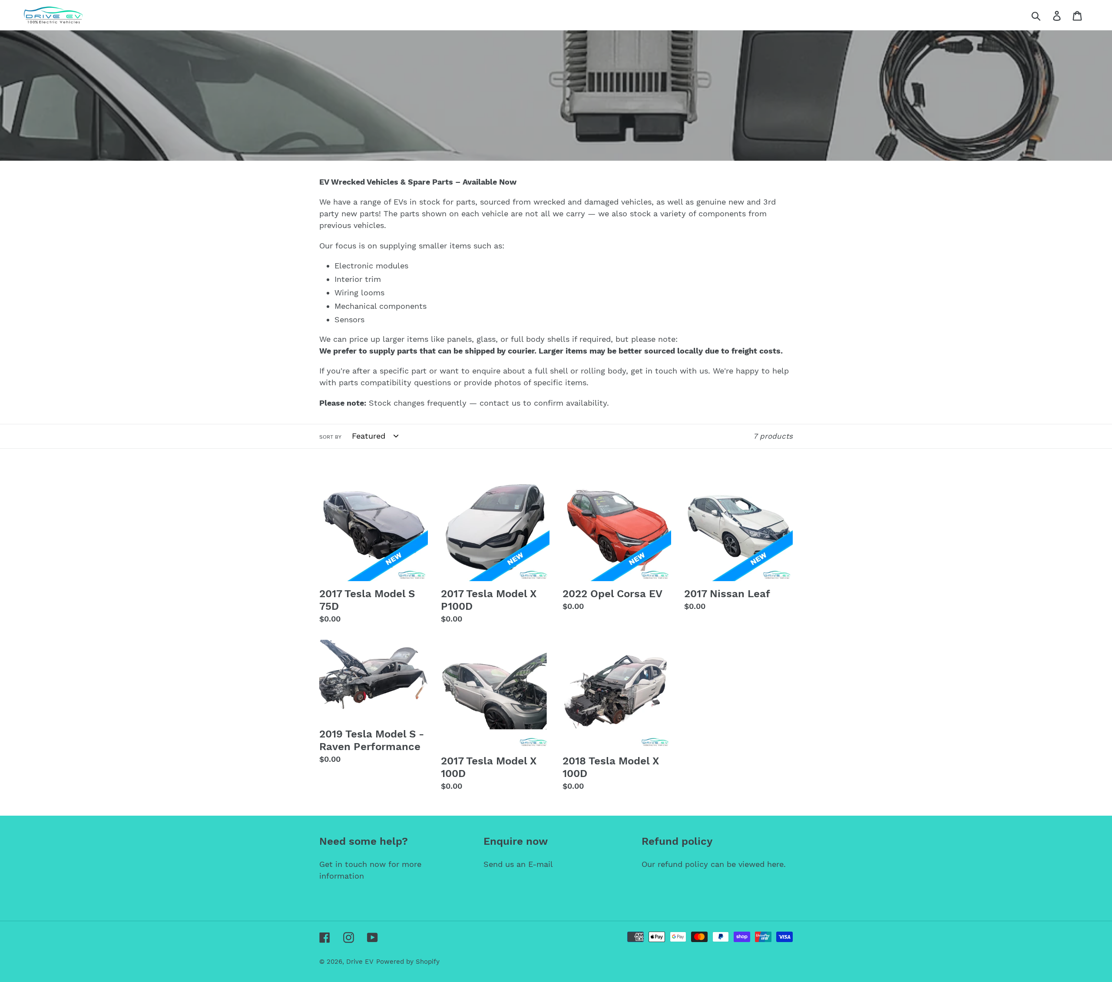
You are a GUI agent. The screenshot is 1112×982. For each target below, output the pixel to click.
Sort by (330, 437)
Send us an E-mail (518, 864)
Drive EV (360, 961)
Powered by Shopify (408, 961)
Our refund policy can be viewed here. (714, 864)
